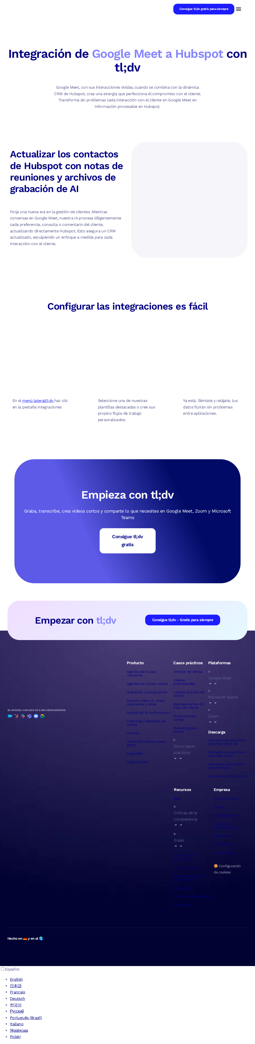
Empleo (219, 807)
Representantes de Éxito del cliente (188, 706)
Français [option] (17, 992)
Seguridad (134, 753)
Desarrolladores (226, 815)
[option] (132, 979)
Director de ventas (187, 672)
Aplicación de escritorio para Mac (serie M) (226, 742)
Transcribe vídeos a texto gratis (146, 743)
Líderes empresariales (184, 682)
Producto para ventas (184, 717)
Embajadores (224, 844)
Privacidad (182, 888)
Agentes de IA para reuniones (141, 673)
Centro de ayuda (187, 867)
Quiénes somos (225, 798)
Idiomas (133, 733)
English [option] (16, 979)
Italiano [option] (16, 1024)
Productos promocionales (225, 825)
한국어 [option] (15, 1005)
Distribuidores (225, 853)
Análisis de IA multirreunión (148, 713)
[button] (238, 9)
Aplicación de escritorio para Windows (226, 766)
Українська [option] (19, 1030)
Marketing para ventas (185, 729)
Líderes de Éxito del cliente (188, 694)
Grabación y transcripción (147, 692)
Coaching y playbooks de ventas (146, 722)
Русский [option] (17, 1011)
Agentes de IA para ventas (147, 684)
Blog (177, 798)
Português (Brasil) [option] (26, 1017)
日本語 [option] (15, 985)
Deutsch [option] (17, 998)
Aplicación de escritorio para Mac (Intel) (226, 754)
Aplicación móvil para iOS (228, 776)
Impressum (182, 905)
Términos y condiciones (192, 896)
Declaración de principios (185, 857)
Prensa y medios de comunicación (189, 877)
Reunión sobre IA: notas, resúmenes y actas (146, 702)
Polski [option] (15, 1036)
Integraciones (137, 762)
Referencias (223, 836)
